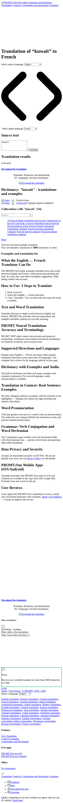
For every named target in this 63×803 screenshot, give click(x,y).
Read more (17, 800)
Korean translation (49, 707)
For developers (8, 768)
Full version (14, 691)
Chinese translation (29, 707)
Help (12, 785)
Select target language (12, 128)
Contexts (17, 5)
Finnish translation (10, 715)
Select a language (9, 693)
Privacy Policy (34, 458)
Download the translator (14, 169)
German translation (49, 699)
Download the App (19, 789)
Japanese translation (49, 715)
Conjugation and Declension (15, 741)
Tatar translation (31, 710)
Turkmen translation (10, 713)
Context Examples (10, 739)
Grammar (53, 5)
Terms (4, 691)
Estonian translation (29, 715)
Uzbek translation (30, 713)
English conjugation (31, 718)
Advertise (14, 792)
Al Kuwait (12, 220)
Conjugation (35, 5)
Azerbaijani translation (12, 704)
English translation (10, 699)
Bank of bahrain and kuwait (31, 220)
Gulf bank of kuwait (24, 223)
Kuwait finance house (17, 226)
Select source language (12, 64)
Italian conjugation (23, 721)
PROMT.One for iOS (11, 753)
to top (4, 688)
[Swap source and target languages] (31, 126)
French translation (10, 702)
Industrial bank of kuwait (47, 223)
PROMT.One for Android (13, 756)
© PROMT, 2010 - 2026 (34, 691)
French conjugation (31, 724)
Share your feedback (52, 497)
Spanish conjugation (11, 718)
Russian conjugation (11, 724)
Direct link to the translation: (15, 632)
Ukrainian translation (50, 713)
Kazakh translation (10, 707)
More (3, 239)
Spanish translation (29, 702)
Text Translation (9, 736)
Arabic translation (32, 704)
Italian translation (47, 702)
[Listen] (5, 200)
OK (3, 797)
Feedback (14, 782)
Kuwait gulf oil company (29, 231)
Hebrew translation (51, 704)
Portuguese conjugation (44, 721)
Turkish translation (49, 710)
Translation (6, 5)
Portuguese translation (11, 710)
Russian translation (29, 699)
